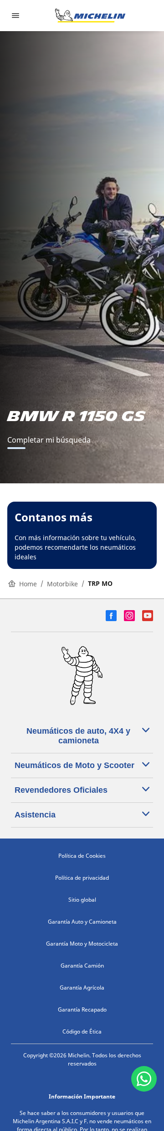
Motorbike (62, 583)
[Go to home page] (90, 15)
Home (28, 583)
